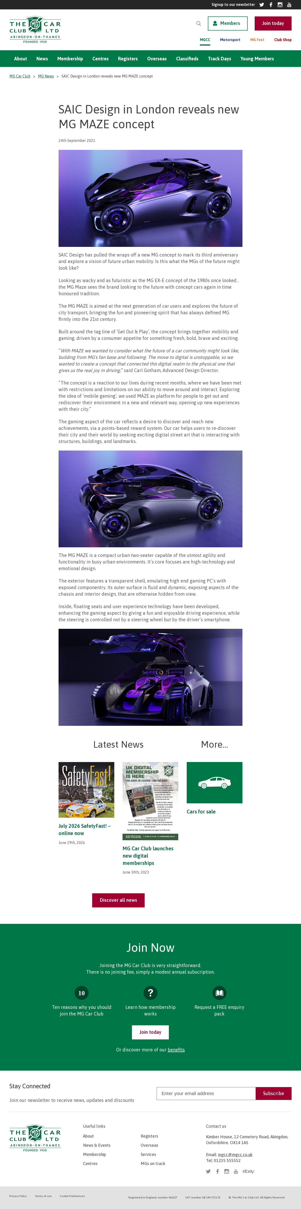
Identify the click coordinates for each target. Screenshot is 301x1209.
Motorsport (230, 40)
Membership (70, 58)
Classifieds (187, 58)
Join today (150, 1032)
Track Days (219, 58)
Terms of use (43, 1196)
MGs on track (153, 1163)
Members (230, 23)
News (42, 58)
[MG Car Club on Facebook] (271, 4)
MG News (46, 76)
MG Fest (257, 40)
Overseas (157, 58)
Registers (128, 58)
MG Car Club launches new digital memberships (148, 855)
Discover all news (118, 900)
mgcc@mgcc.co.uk (235, 1154)
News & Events (97, 1145)
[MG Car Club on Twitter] (261, 4)
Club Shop (283, 40)
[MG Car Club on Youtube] (289, 4)
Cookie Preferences (72, 1196)
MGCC (205, 40)
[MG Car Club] (35, 44)
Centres (100, 58)
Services (148, 1154)
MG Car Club (19, 76)
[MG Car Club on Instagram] (280, 4)
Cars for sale (201, 812)
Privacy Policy (18, 1196)
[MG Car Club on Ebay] (248, 1171)
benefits (176, 1049)
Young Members (257, 58)
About (20, 58)
